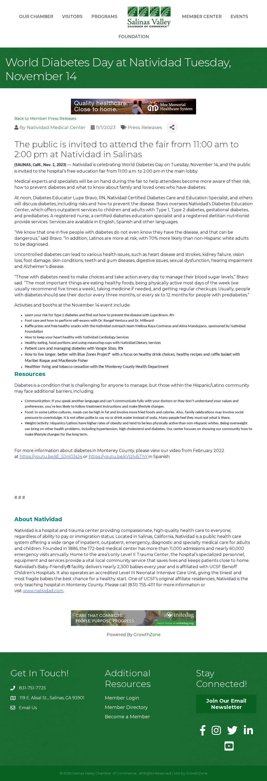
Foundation (133, 36)
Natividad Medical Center (56, 127)
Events (239, 16)
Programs (104, 16)
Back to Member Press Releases (45, 118)
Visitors (72, 16)
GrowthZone (147, 634)
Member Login (122, 698)
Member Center (202, 16)
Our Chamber (36, 16)
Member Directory (126, 707)
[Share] (172, 127)
